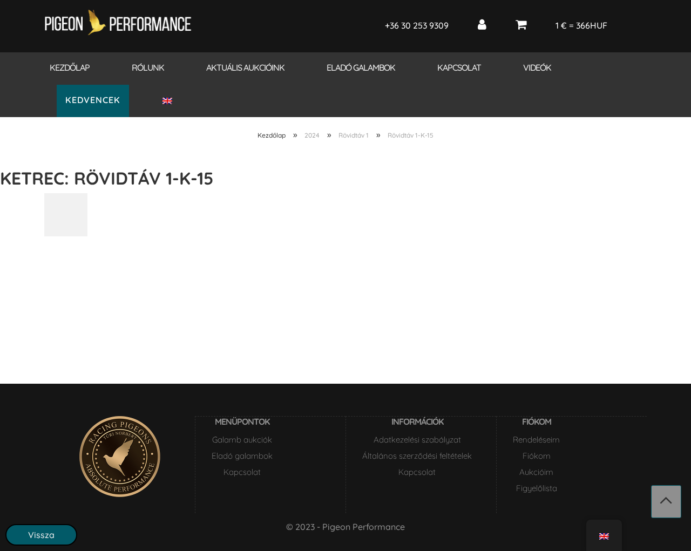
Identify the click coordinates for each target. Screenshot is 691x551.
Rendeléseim (536, 439)
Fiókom (537, 456)
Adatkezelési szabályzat (417, 439)
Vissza (41, 534)
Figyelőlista (536, 488)
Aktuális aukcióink (245, 67)
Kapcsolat (459, 67)
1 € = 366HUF (581, 25)
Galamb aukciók (242, 439)
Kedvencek (92, 99)
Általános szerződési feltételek (417, 456)
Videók (537, 67)
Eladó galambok (361, 67)
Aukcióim (536, 472)
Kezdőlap (70, 67)
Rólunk (148, 67)
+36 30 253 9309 (417, 25)
